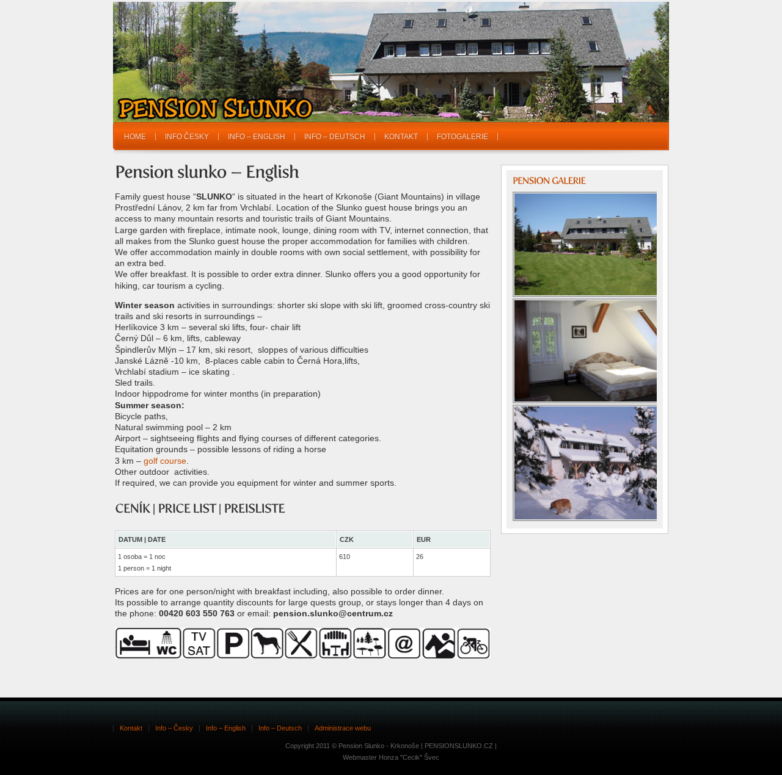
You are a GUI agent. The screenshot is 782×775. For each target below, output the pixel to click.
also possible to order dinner (387, 591)
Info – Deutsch (334, 136)
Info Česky (187, 136)
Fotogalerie (462, 136)
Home (135, 136)
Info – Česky (174, 728)
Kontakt (401, 136)
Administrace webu (343, 728)
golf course (165, 461)
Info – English (256, 136)
